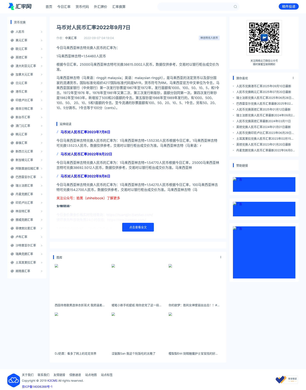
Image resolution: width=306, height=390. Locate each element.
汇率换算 (119, 7)
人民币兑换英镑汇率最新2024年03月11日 (263, 121)
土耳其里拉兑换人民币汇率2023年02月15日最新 (265, 139)
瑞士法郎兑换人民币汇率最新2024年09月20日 (265, 115)
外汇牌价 (100, 7)
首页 (49, 7)
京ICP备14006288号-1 (37, 386)
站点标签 (107, 374)
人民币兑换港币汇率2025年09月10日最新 (263, 86)
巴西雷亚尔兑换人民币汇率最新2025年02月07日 (265, 104)
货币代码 (82, 7)
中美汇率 (71, 38)
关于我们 (28, 374)
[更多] (221, 257)
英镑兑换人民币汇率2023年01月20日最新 (263, 144)
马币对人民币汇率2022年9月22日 (86, 154)
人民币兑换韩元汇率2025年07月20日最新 (263, 92)
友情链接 (59, 374)
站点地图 (91, 374)
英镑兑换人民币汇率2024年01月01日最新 (263, 127)
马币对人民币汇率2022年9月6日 (85, 176)
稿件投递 (288, 6)
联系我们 (43, 374)
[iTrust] (287, 382)
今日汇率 (64, 7)
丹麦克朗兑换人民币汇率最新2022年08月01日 (265, 150)
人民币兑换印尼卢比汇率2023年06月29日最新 (265, 133)
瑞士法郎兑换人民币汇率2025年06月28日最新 (265, 98)
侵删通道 (75, 374)
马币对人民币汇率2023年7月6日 (85, 132)
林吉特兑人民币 (209, 37)
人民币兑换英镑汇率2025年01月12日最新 (263, 109)
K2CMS (52, 380)
